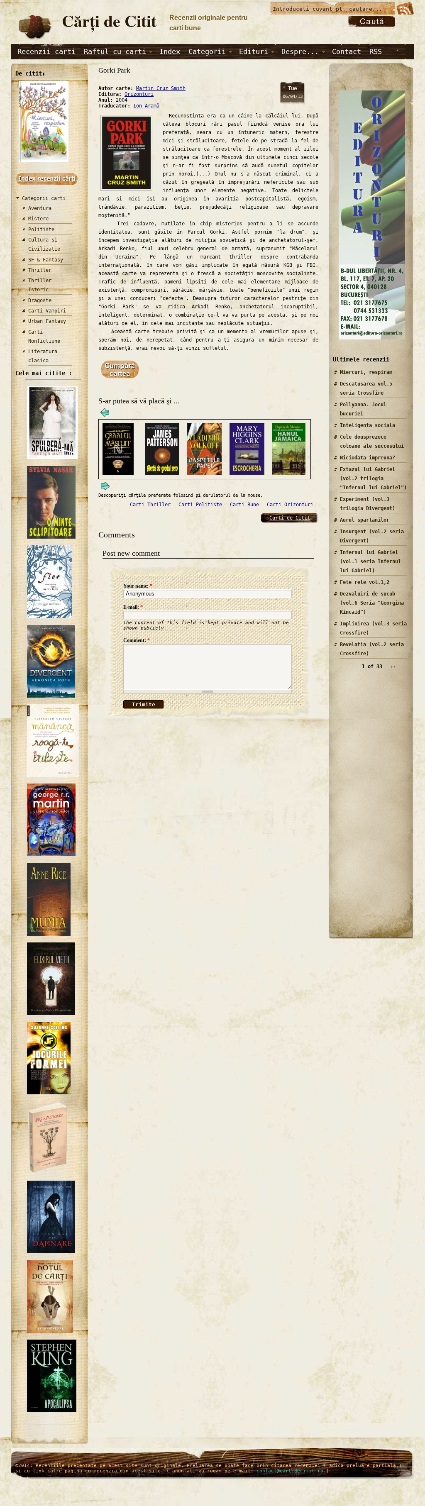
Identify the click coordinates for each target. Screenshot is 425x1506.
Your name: (137, 586)
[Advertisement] (368, 808)
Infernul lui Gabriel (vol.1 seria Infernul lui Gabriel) (370, 561)
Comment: (136, 640)
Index (169, 51)
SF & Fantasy (45, 260)
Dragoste (39, 300)
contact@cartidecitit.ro (289, 1471)
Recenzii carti (46, 51)
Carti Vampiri (47, 311)
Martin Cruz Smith (161, 88)
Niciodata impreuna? (367, 458)
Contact (346, 51)
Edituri (253, 51)
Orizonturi (139, 94)
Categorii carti (44, 198)
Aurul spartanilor (364, 520)
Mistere (38, 219)
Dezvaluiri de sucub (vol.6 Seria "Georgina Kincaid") (372, 603)
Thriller (39, 270)
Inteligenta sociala (367, 425)
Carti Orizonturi (290, 505)
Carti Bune (244, 505)
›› (393, 666)
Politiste (41, 229)
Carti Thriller (150, 505)
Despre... (300, 51)
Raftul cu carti (115, 51)
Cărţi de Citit (109, 20)
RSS (375, 51)
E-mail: (133, 607)
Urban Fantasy (47, 321)
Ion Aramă (146, 106)
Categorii (207, 51)
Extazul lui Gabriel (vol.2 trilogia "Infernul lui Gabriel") (373, 478)
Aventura (39, 208)
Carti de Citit (289, 518)
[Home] (34, 40)
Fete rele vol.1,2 (364, 582)
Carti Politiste (200, 505)
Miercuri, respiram (366, 372)
